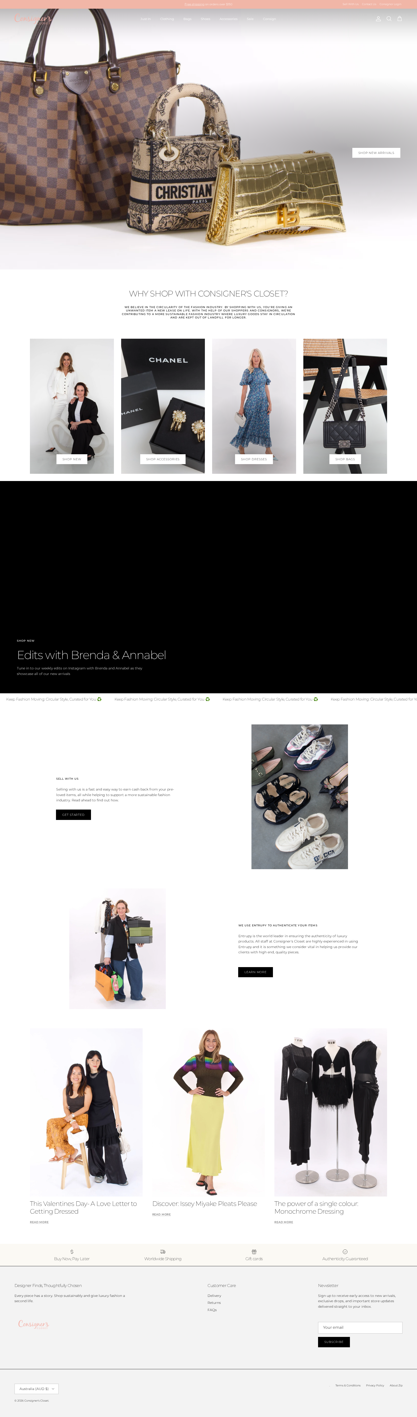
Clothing (167, 19)
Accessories (228, 19)
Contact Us (369, 4)
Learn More (255, 972)
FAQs (212, 1310)
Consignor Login (390, 4)
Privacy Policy (375, 1385)
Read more (39, 1222)
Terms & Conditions (348, 1385)
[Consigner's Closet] (33, 19)
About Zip (396, 1385)
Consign (269, 19)
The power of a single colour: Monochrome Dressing (316, 1207)
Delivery (214, 1295)
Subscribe (334, 1342)
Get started (73, 815)
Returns (214, 1302)
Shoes (205, 19)
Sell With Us (351, 4)
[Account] (377, 19)
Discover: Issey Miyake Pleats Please (204, 1204)
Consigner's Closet (36, 1400)
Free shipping (194, 4)
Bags (187, 19)
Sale (250, 19)
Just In (145, 19)
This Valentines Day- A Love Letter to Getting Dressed (83, 1207)
